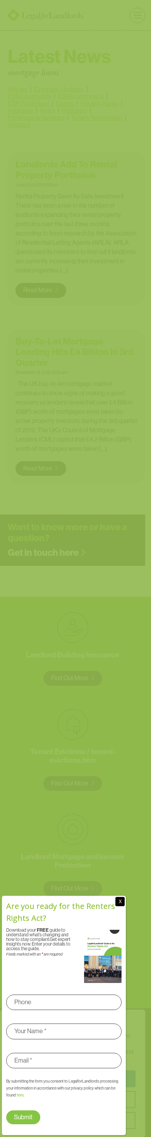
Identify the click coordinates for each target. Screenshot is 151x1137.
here (20, 1095)
